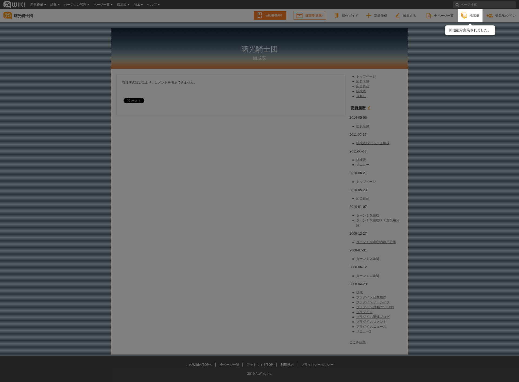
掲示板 (474, 16)
